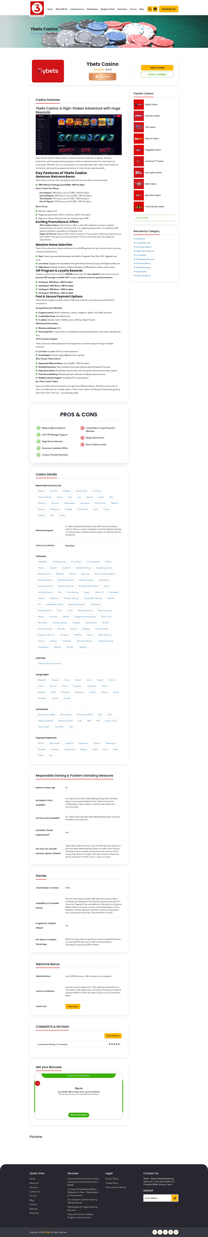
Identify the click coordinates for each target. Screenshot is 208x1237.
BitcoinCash (55, 743)
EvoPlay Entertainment (88, 586)
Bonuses (33, 1208)
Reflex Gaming (104, 635)
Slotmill (41, 641)
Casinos (33, 1204)
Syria (96, 509)
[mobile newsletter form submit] (174, 1198)
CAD (109, 714)
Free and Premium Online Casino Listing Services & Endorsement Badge (83, 1181)
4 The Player (76, 561)
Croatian (55, 680)
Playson (74, 629)
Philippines (54, 509)
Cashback (140, 238)
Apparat (53, 568)
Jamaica (89, 497)
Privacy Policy (112, 1178)
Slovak (116, 692)
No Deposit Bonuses (145, 259)
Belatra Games (44, 574)
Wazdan (57, 647)
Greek (64, 686)
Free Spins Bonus (144, 247)
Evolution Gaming (65, 586)
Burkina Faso (81, 491)
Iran (79, 497)
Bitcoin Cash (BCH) (85, 714)
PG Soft (105, 622)
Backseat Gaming (83, 568)
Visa (50, 755)
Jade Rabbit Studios (55, 604)
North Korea (100, 503)
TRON (40, 755)
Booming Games (45, 580)
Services (34, 1187)
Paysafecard (69, 749)
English (100, 680)
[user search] (149, 9)
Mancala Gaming (85, 610)
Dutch (89, 680)
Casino (41, 33)
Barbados (67, 491)
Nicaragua (85, 503)
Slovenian (42, 698)
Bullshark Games (86, 580)
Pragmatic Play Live (46, 635)
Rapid (95, 749)
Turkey (106, 509)
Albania (41, 491)
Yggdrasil (83, 647)
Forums (133, 9)
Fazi (59, 592)
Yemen (62, 515)
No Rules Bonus (143, 263)
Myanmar (55, 503)
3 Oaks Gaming (59, 561)
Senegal (68, 509)
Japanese (42, 692)
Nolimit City (106, 616)
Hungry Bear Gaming (93, 598)
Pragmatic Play (101, 629)
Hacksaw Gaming (71, 598)
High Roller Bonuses (145, 251)
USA (52, 515)
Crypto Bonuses (143, 243)
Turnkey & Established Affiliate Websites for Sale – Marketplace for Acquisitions (83, 1192)
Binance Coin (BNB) (46, 714)
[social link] (154, 1232)
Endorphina (104, 580)
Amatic (41, 568)
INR (97, 721)
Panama (41, 509)
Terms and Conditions (115, 1187)
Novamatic (42, 622)
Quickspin (64, 635)
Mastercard (110, 743)
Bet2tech (60, 574)
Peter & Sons (91, 622)
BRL (100, 714)
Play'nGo (61, 629)
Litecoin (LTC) (111, 721)
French (41, 686)
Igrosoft (111, 598)
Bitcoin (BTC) (66, 714)
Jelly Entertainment (76, 604)
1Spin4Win (42, 561)
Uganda (41, 515)
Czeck (67, 680)
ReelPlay (78, 635)
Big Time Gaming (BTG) (105, 574)
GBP (89, 721)
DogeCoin (69, 743)
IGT (39, 604)
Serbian (104, 692)
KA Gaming (95, 604)
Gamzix (41, 598)
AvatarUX (66, 568)
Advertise (34, 1213)
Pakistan (114, 503)
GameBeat (113, 592)
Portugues (65, 692)
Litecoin (96, 743)
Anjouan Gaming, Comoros (49, 663)
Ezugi (106, 586)
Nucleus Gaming (60, 622)
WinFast (69, 647)
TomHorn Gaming (105, 641)
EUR (79, 721)
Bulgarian (42, 680)
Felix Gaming (72, 592)
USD (71, 727)
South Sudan (82, 509)
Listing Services (77, 9)
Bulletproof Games (66, 580)
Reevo (90, 635)
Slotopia (53, 641)
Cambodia (97, 491)
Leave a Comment (157, 74)
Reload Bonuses (143, 267)
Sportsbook (141, 271)
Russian (93, 692)
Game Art (99, 592)
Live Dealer (141, 255)
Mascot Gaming (104, 610)
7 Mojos (108, 561)
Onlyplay (76, 622)
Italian (104, 686)
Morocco (42, 503)
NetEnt (66, 616)
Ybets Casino (157, 68)
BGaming (85, 574)
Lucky (69, 610)
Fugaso (87, 592)
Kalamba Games (45, 610)
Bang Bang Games (104, 568)
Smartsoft (67, 641)
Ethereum (83, 743)
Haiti (70, 497)
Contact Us (169, 9)
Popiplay (86, 629)
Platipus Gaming (45, 629)
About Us (34, 1183)
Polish (53, 692)
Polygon (83, 749)
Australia (53, 491)
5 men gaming (93, 561)
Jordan (101, 497)
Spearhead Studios (84, 641)
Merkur (41, 616)
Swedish (67, 698)
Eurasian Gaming (45, 586)
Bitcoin (41, 743)
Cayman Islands (44, 497)
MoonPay (42, 749)
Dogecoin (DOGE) (45, 721)
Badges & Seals (108, 9)
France (60, 497)
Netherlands (70, 503)
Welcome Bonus (78, 1115)
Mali (111, 497)
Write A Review (113, 1036)
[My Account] (155, 9)
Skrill (105, 749)
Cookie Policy (111, 1183)
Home (50, 9)
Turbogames (43, 647)
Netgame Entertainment (85, 616)
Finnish (112, 680)
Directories (122, 9)
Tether (115, 749)
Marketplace (92, 9)
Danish (78, 680)
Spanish (55, 698)
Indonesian (91, 686)
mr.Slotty (54, 616)
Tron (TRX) (59, 727)
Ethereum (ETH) (65, 721)
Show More (142, 218)
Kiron (59, 610)
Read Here (69, 545)
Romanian (79, 692)
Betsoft (73, 574)
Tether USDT (43, 727)
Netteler (55, 749)
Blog (142, 9)
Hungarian (77, 686)
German (53, 686)
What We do (61, 9)
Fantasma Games (45, 592)
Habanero (54, 598)
